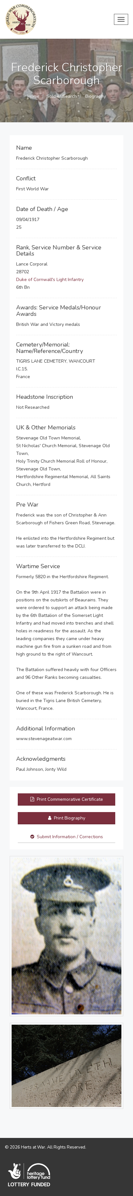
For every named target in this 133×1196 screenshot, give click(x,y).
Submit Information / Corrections (70, 837)
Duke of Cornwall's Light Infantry (50, 279)
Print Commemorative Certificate (69, 799)
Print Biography (69, 818)
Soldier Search (61, 96)
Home (33, 96)
